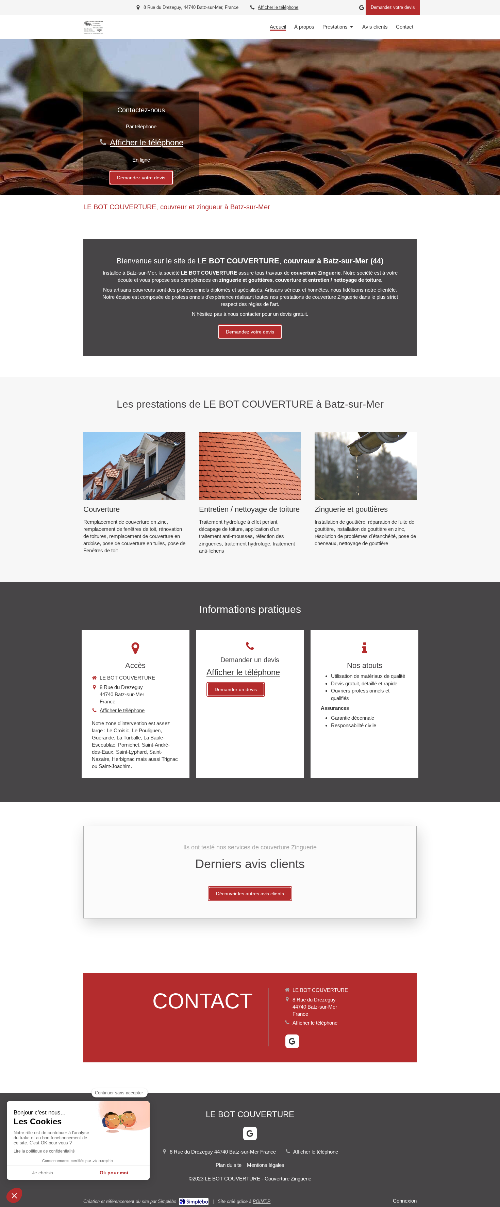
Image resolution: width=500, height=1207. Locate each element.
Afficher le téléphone (278, 7)
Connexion (405, 1201)
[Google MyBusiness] (361, 9)
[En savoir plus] (134, 466)
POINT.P (261, 1201)
